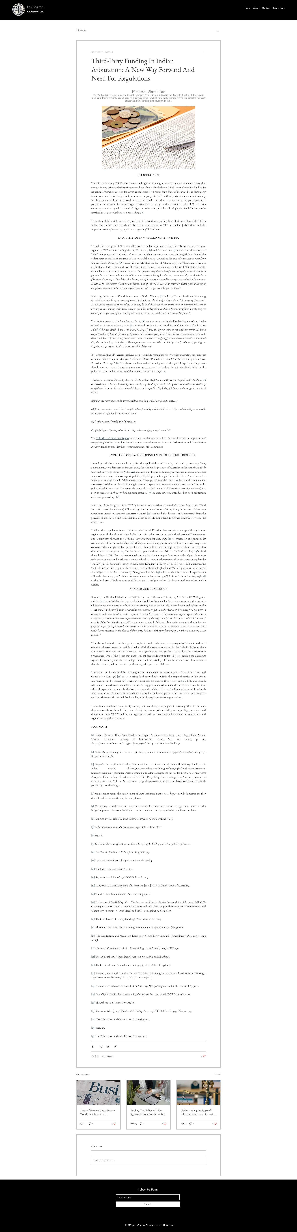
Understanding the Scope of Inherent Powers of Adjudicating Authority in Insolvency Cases (198, 1112)
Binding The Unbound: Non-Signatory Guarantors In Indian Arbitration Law (147, 1112)
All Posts (81, 30)
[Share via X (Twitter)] (100, 1046)
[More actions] (204, 52)
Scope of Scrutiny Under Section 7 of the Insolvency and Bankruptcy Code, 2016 (97, 1112)
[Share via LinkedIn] (107, 1046)
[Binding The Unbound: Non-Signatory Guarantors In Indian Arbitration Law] (148, 1092)
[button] (217, 30)
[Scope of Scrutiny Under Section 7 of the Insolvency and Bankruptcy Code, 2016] (98, 1092)
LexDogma (35, 7)
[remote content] (148, 96)
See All (218, 1074)
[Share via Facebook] (92, 1046)
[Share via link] (115, 1046)
